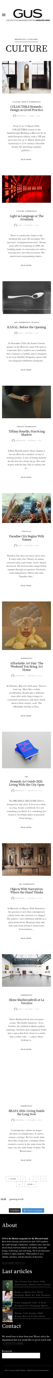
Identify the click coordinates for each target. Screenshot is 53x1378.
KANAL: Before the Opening (26, 327)
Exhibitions (35, 102)
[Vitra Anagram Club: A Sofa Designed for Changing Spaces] (7, 1306)
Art (16, 322)
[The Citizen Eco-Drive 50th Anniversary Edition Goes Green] (7, 1285)
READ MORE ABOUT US (13, 1262)
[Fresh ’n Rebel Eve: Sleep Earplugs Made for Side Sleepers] (7, 1296)
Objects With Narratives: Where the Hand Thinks (26, 890)
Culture (17, 102)
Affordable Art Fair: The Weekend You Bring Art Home (26, 666)
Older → (31, 1184)
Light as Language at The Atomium (26, 217)
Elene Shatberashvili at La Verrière (26, 1001)
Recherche (7, 1351)
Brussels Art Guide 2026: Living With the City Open (26, 783)
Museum (35, 322)
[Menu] (3, 14)
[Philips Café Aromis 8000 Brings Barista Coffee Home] (7, 1317)
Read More (26, 159)
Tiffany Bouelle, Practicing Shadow (26, 433)
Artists (20, 427)
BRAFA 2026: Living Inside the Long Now (26, 1112)
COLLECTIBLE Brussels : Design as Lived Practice (26, 108)
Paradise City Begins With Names (26, 538)
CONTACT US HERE (13, 1343)
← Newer (12, 1179)
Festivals (26, 531)
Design (25, 102)
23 (19, 1184)
